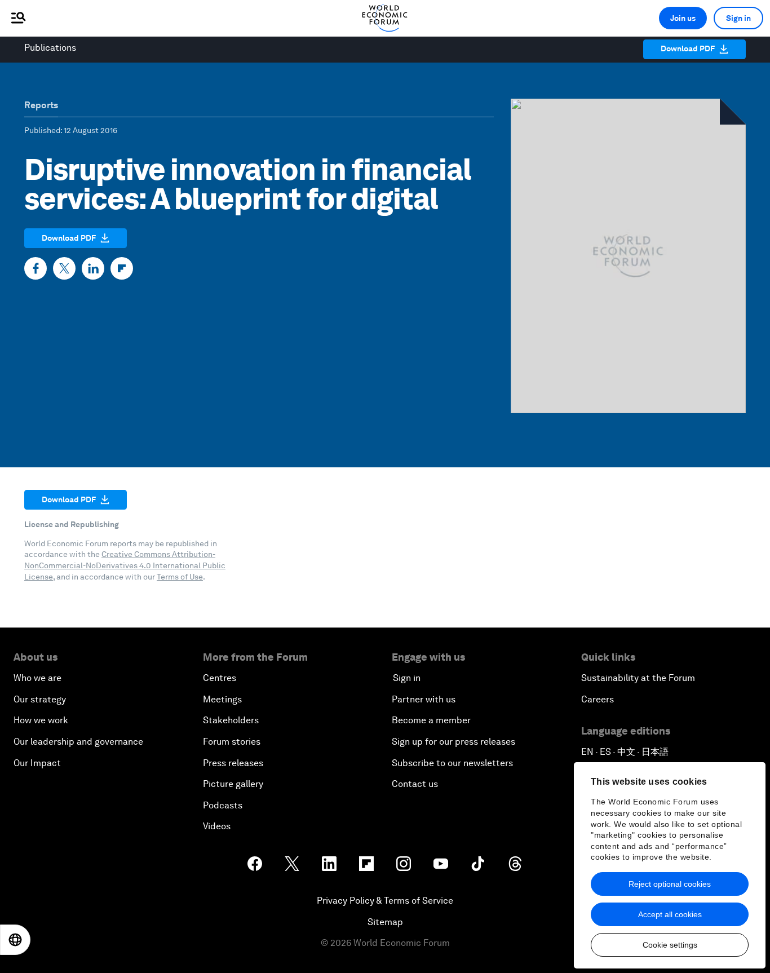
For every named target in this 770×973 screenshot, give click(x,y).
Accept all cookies (670, 914)
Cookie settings (670, 944)
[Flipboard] (121, 268)
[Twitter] (64, 268)
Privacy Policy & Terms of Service (385, 900)
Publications (50, 47)
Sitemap (385, 922)
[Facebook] (35, 268)
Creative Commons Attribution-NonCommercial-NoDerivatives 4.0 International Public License (124, 565)
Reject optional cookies (670, 883)
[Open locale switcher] (15, 939)
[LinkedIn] (93, 268)
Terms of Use (180, 576)
